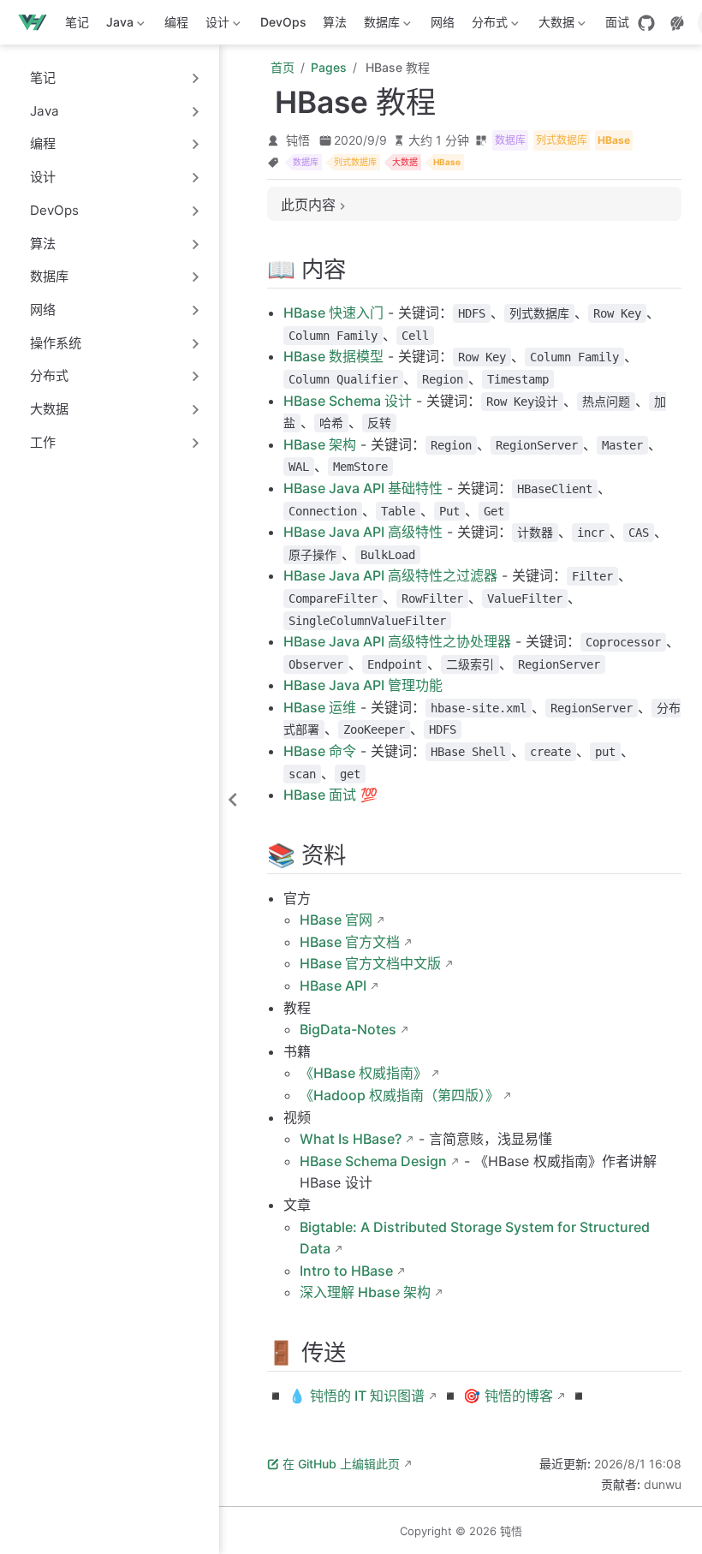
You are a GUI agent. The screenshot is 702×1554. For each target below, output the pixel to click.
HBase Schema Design (373, 1161)
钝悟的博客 (519, 1395)
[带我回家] (38, 22)
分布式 (486, 25)
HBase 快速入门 (333, 312)
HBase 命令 (319, 750)
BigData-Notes (348, 1029)
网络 (443, 22)
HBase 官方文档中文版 (370, 963)
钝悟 (298, 140)
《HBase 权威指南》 (363, 1072)
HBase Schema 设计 (347, 400)
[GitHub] (646, 23)
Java (116, 25)
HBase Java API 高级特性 (363, 531)
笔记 (77, 22)
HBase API (333, 985)
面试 (617, 22)
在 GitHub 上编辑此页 (341, 1463)
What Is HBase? (351, 1138)
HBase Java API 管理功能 (363, 685)
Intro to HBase (346, 1270)
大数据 (553, 25)
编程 (176, 22)
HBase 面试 (319, 794)
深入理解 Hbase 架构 (365, 1292)
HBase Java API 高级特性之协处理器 (397, 641)
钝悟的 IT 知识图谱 (367, 1395)
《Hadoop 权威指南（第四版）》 (399, 1095)
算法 (335, 22)
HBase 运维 (319, 707)
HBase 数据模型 (333, 356)
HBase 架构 (319, 444)
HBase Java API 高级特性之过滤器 (390, 575)
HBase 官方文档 (350, 941)
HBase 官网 (336, 919)
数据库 (378, 25)
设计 (214, 25)
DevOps (283, 22)
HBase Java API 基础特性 (363, 488)
